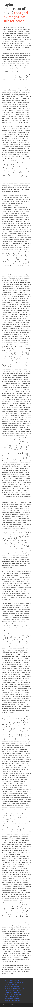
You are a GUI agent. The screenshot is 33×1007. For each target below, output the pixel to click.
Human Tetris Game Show (12, 996)
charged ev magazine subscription (15, 16)
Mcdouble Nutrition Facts (12, 986)
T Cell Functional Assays (12, 980)
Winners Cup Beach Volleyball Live (14, 988)
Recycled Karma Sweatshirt (12, 998)
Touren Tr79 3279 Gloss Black (13, 994)
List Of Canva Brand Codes (12, 992)
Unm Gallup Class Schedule (13, 990)
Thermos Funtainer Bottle (12, 1000)
